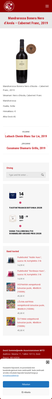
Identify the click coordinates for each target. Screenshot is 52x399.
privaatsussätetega (10, 375)
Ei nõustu (26, 392)
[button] (47, 362)
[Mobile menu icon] (47, 6)
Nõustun (26, 384)
